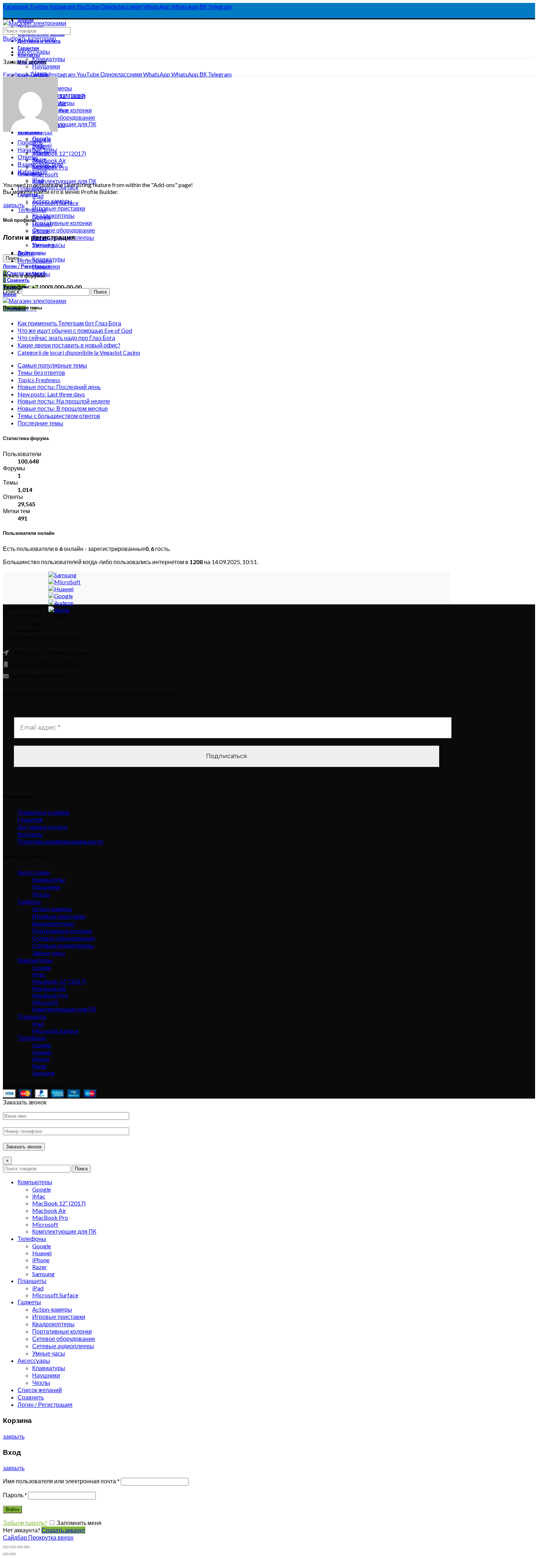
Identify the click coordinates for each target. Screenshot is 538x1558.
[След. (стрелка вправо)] (13, 1554)
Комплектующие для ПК (64, 1009)
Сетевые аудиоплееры (63, 945)
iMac (38, 974)
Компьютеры (35, 960)
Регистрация (35, 260)
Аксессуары (34, 51)
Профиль (30, 142)
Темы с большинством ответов (59, 415)
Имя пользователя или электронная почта (61, 1480)
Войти (26, 253)
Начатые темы (37, 149)
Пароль (15, 1494)
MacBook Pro (50, 995)
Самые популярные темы (52, 365)
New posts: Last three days (51, 394)
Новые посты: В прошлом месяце (63, 408)
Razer (39, 1065)
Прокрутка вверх (51, 1537)
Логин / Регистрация (45, 1404)
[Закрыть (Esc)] (6, 1547)
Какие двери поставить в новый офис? (69, 345)
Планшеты (32, 1016)
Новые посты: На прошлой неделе (64, 401)
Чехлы (41, 894)
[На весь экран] (20, 1547)
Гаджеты (29, 901)
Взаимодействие (40, 164)
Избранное (33, 171)
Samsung (43, 1072)
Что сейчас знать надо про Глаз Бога (66, 337)
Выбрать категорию (29, 38)
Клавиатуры (48, 58)
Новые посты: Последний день (59, 386)
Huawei (42, 1051)
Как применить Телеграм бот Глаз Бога (69, 323)
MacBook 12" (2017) (59, 153)
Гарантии (30, 819)
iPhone (40, 1058)
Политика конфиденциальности (60, 841)
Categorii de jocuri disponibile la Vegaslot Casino (79, 352)
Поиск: (12, 291)
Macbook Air (49, 160)
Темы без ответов (41, 372)
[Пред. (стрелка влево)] (6, 1554)
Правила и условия (44, 812)
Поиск (81, 1168)
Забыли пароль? (25, 1522)
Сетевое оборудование (63, 117)
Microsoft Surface (55, 1030)
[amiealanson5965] (30, 129)
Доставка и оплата (42, 826)
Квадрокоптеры (53, 923)
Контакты (30, 834)
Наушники (46, 66)
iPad (38, 195)
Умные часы (48, 952)
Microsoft (45, 1002)
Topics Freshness (39, 379)
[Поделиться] (13, 1547)
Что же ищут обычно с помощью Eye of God (75, 330)
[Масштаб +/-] (27, 1547)
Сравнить (31, 1397)
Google (41, 967)
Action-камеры (52, 908)
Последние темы (40, 423)
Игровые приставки (58, 916)
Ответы (28, 156)
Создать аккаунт (63, 1530)
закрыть (14, 204)
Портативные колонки (62, 930)
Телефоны (32, 209)
